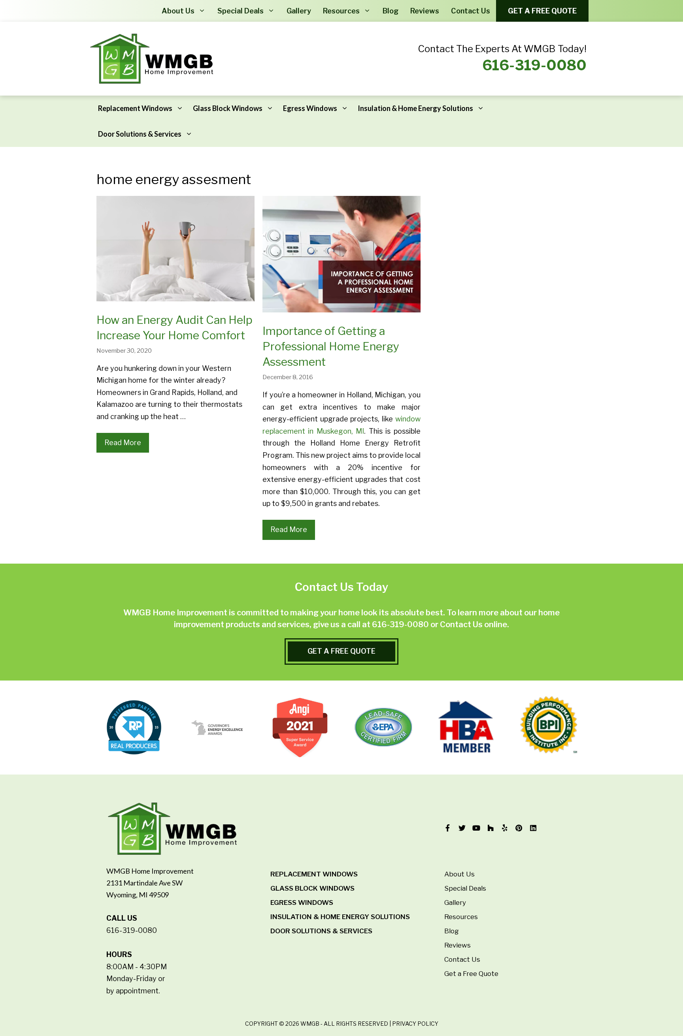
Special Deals (240, 11)
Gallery (299, 11)
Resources (341, 11)
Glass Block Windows (227, 108)
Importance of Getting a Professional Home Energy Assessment (330, 346)
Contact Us (470, 11)
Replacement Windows (135, 108)
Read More (122, 442)
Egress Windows (310, 108)
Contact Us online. (474, 624)
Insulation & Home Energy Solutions (415, 108)
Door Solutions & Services (139, 134)
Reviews (424, 11)
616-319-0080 (534, 65)
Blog (390, 11)
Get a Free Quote (542, 11)
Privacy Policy (415, 1023)
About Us (178, 11)
